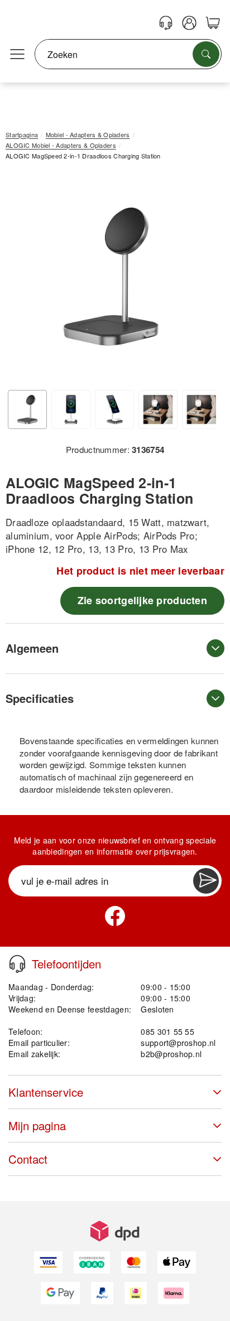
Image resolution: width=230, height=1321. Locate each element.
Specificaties (40, 698)
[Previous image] (22, 279)
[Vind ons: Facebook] (115, 916)
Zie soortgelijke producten (142, 600)
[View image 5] (201, 409)
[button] (110, 276)
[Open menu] (17, 54)
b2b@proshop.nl (171, 1053)
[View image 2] (70, 409)
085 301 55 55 (167, 1031)
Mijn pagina (37, 1125)
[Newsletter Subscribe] (206, 881)
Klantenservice (45, 1092)
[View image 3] (114, 409)
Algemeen (32, 648)
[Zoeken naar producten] (206, 54)
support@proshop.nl (178, 1042)
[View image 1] (27, 409)
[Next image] (199, 279)
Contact (27, 1159)
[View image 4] (158, 409)
